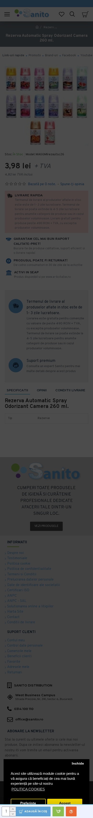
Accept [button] (65, 803)
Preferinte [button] (28, 803)
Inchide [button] (78, 763)
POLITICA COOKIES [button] (28, 789)
